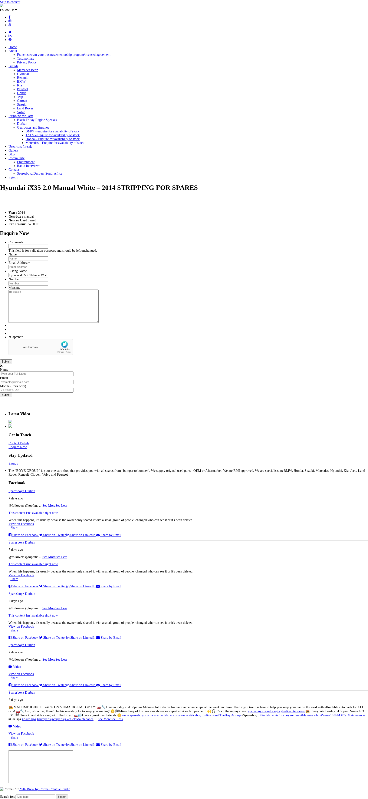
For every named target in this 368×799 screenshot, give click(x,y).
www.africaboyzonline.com (199, 715)
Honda (21, 93)
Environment (25, 162)
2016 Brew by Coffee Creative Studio (44, 789)
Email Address (19, 262)
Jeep (20, 97)
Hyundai (23, 74)
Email (4, 378)
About (13, 51)
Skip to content (10, 2)
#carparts (58, 719)
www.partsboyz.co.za (165, 715)
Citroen (22, 100)
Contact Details (19, 443)
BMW (21, 81)
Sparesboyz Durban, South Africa (39, 173)
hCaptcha (16, 337)
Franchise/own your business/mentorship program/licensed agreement (63, 54)
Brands (13, 66)
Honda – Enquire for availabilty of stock (53, 139)
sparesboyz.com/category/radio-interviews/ (276, 711)
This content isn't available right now (33, 513)
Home (13, 47)
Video (17, 666)
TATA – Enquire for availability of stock (53, 135)
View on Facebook (21, 524)
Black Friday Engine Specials (37, 120)
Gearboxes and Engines (33, 127)
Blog (12, 154)
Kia (19, 85)
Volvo (21, 112)
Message (14, 287)
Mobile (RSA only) (13, 386)
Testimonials (25, 58)
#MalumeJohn (309, 715)
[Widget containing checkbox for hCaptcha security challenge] (41, 347)
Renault (22, 77)
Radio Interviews (28, 166)
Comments (16, 242)
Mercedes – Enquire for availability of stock (55, 143)
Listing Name (18, 271)
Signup (13, 177)
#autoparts (44, 719)
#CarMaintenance (353, 715)
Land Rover (25, 108)
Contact (14, 169)
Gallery (14, 150)
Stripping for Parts (21, 116)
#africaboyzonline (287, 715)
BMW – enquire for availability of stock (52, 131)
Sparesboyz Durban (22, 491)
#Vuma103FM (330, 715)
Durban (22, 123)
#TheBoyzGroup (229, 715)
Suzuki (21, 104)
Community (16, 158)
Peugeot (22, 89)
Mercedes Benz (27, 70)
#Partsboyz (267, 715)
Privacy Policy (27, 62)
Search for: (7, 796)
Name (13, 254)
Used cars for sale (20, 146)
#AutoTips (29, 719)
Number (14, 279)
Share (14, 527)
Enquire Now (18, 447)
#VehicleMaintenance (79, 719)
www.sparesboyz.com (136, 715)
